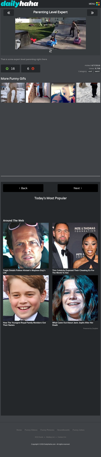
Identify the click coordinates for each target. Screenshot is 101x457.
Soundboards (63, 430)
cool (90, 71)
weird (97, 71)
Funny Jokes (78, 430)
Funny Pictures (47, 430)
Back (24, 188)
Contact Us (62, 437)
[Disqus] (50, 139)
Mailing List (50, 437)
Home (19, 430)
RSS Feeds (39, 437)
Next (77, 188)
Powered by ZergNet (90, 328)
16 (13, 69)
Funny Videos (31, 430)
